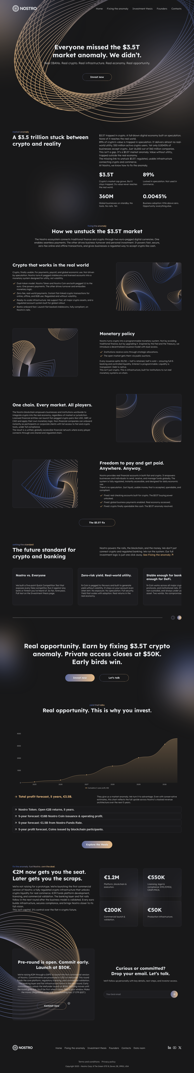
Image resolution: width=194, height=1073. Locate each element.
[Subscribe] (174, 994)
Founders (162, 8)
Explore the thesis (97, 844)
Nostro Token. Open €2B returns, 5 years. (46, 809)
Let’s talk (114, 677)
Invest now (97, 77)
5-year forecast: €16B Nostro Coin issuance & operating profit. (60, 816)
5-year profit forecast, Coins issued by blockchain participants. (60, 829)
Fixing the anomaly (117, 8)
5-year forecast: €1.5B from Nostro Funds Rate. (50, 822)
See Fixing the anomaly (157, 554)
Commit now (51, 1005)
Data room (139, 1048)
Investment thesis (143, 8)
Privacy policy (108, 1061)
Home (99, 8)
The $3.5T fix (97, 522)
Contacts (176, 8)
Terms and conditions (89, 1061)
